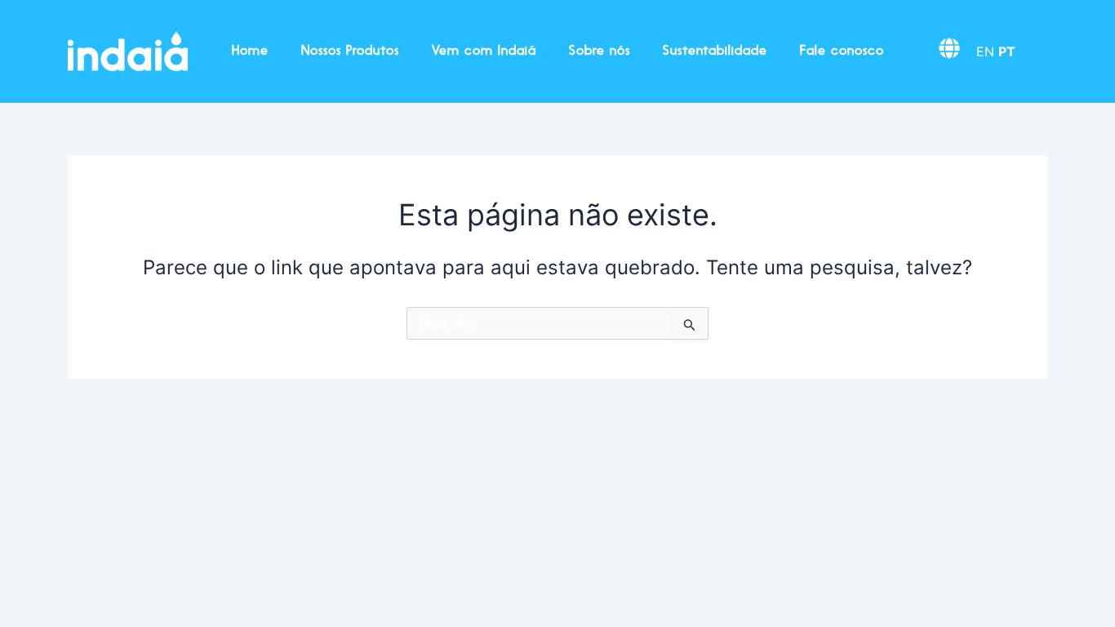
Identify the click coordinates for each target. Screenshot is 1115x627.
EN (985, 51)
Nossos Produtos (350, 51)
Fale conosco (842, 51)
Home (250, 51)
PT (1006, 51)
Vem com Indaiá (484, 51)
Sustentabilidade (715, 51)
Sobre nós (599, 51)
